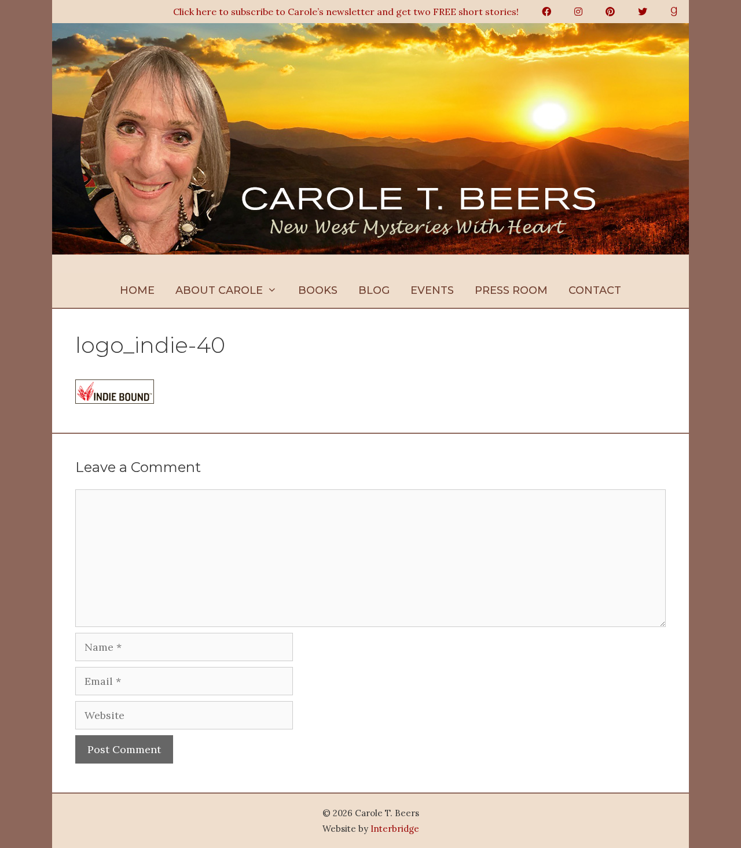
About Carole (219, 290)
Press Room (511, 290)
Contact (594, 290)
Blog (374, 290)
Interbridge (394, 828)
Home (137, 290)
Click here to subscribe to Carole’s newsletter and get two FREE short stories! (346, 11)
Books (318, 290)
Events (432, 290)
